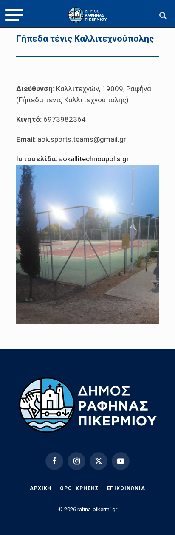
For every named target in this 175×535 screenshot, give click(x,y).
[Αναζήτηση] (162, 15)
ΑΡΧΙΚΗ (40, 488)
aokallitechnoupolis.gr (94, 159)
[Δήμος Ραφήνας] (87, 15)
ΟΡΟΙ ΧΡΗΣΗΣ (79, 488)
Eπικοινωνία (126, 488)
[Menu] (14, 15)
